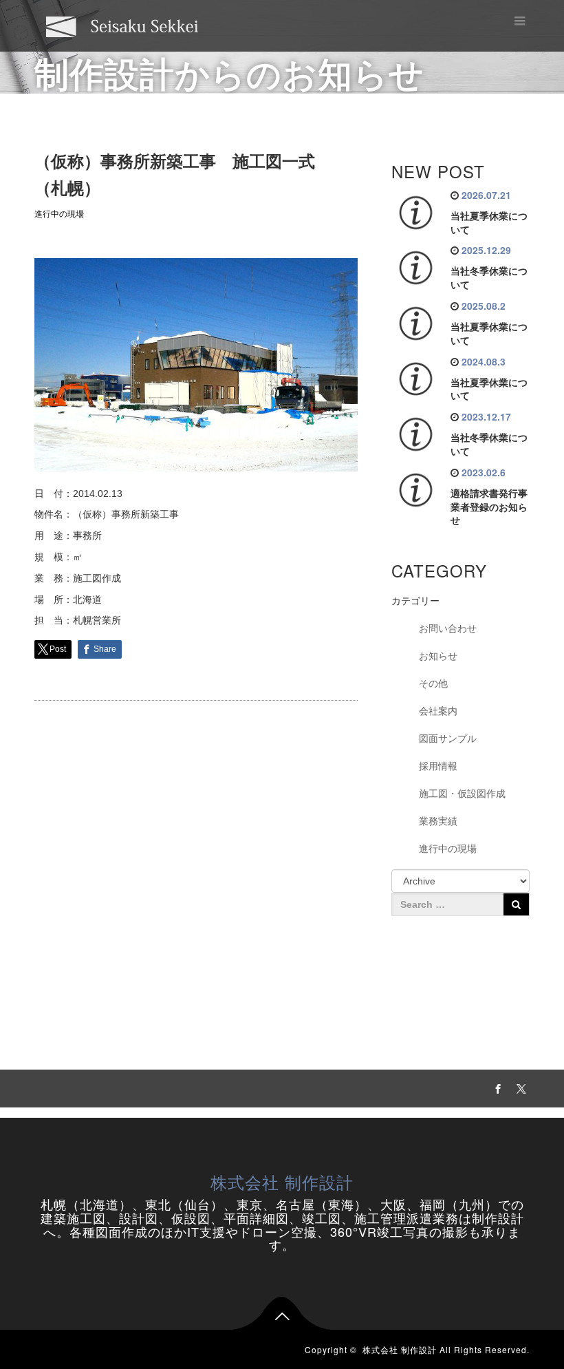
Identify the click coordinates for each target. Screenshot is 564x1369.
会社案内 (438, 711)
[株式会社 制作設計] (122, 25)
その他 (433, 683)
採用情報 (438, 766)
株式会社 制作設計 (282, 1181)
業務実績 (438, 821)
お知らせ (438, 655)
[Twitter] (519, 1086)
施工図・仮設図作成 (462, 793)
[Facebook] (496, 1086)
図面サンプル (448, 738)
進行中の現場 (59, 214)
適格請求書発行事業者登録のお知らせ (489, 507)
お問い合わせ (448, 628)
